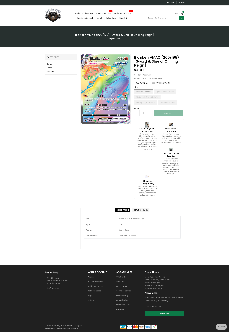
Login (90, 295)
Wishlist (181, 2)
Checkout (170, 2)
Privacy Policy (122, 295)
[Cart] (182, 13)
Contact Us (121, 286)
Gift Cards (121, 277)
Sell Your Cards (94, 291)
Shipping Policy (123, 304)
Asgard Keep (114, 38)
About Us (120, 281)
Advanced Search (96, 281)
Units (136, 108)
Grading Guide (163, 83)
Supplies (50, 71)
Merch (49, 68)
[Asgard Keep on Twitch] (59, 2)
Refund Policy (122, 300)
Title (136, 87)
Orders (91, 300)
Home (49, 64)
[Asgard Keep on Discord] (55, 2)
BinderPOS (76, 328)
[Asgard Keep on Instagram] (46, 2)
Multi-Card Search (96, 286)
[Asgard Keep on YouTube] (50, 2)
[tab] (61, 64)
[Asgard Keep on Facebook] (41, 2)
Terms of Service (123, 291)
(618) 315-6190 (53, 288)
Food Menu (121, 309)
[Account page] (176, 13)
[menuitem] (83, 13)
